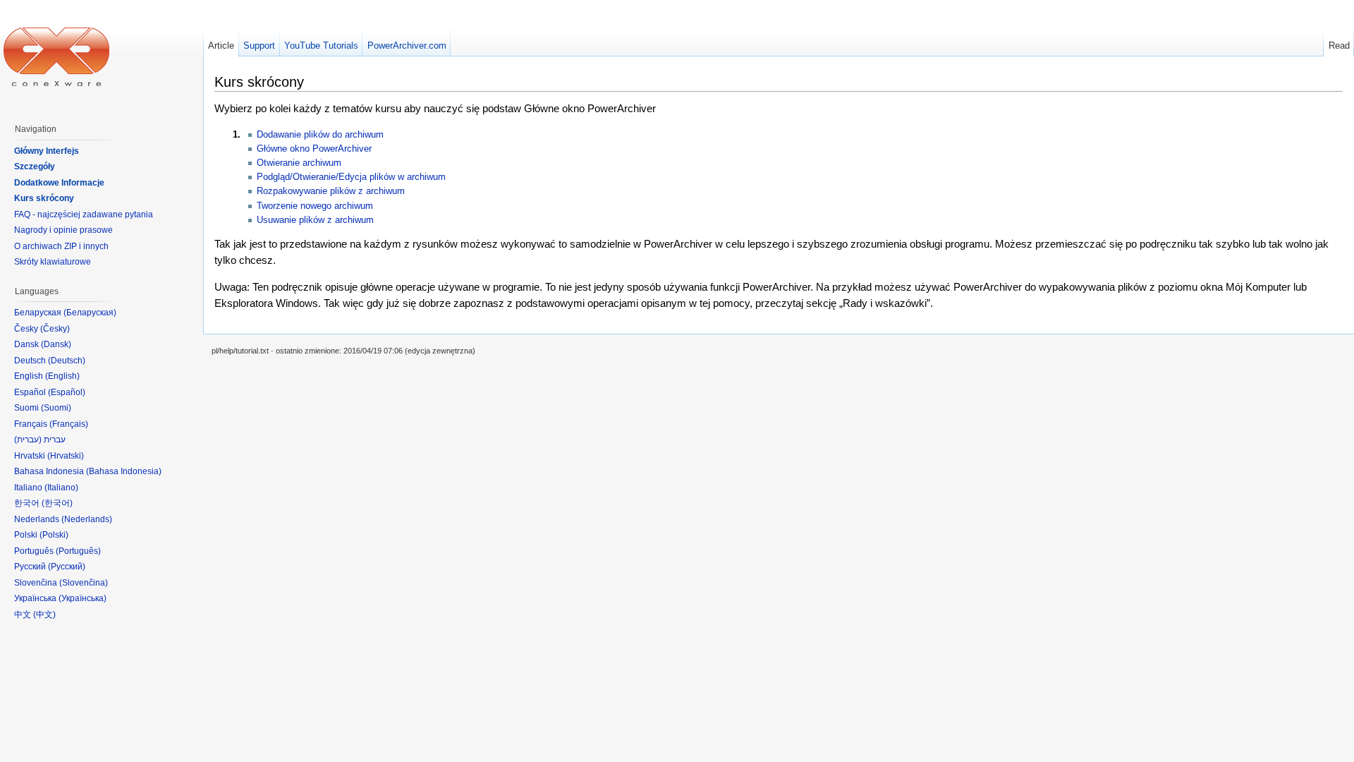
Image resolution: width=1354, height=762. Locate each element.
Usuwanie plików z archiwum (315, 219)
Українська (82, 598)
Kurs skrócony (44, 198)
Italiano (61, 487)
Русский (67, 567)
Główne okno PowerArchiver (314, 148)
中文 (44, 614)
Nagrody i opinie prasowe (63, 230)
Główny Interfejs (46, 151)
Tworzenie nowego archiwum (315, 205)
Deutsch (67, 360)
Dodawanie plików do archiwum (320, 134)
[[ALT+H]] (56, 56)
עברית (28, 440)
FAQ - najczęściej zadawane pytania (83, 214)
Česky (55, 329)
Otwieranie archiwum (299, 162)
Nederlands (86, 519)
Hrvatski (65, 456)
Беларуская (90, 313)
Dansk (56, 344)
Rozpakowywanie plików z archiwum (331, 191)
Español (67, 392)
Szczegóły (34, 166)
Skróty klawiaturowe (52, 262)
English (62, 376)
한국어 (57, 503)
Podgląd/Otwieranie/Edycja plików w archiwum (351, 176)
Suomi (56, 408)
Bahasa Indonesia (124, 471)
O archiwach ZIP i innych (61, 246)
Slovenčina (83, 583)
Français (68, 424)
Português (78, 551)
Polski (54, 535)
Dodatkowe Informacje (59, 183)
